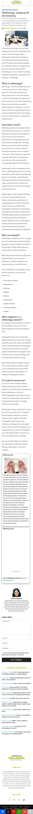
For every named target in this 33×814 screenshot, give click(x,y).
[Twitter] (24, 800)
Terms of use (17, 808)
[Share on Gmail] (24, 811)
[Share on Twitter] (8, 811)
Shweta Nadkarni (10, 28)
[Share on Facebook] (3, 811)
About (20, 806)
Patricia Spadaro (7, 692)
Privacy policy (8, 808)
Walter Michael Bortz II (8, 715)
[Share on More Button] (30, 811)
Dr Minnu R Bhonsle (8, 732)
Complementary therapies (10, 10)
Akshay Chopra (6, 720)
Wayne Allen (5, 678)
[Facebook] (9, 800)
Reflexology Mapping (16, 571)
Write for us (5, 806)
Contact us (26, 806)
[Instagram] (14, 800)
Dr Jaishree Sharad (7, 726)
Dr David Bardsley (7, 683)
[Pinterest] (19, 800)
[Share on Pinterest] (13, 811)
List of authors (13, 806)
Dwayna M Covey (7, 702)
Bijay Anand (5, 698)
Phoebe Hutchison (7, 709)
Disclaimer (25, 808)
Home (3, 7)
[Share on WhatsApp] (19, 811)
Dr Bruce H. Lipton (7, 672)
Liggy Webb (5, 687)
